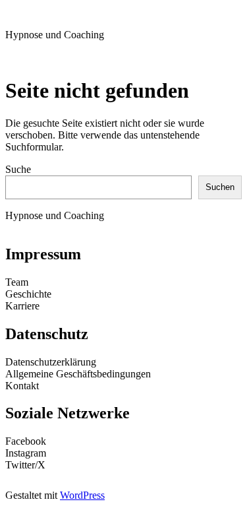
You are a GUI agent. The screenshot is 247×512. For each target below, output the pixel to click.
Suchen (220, 187)
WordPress (82, 495)
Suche (18, 169)
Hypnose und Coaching (54, 34)
